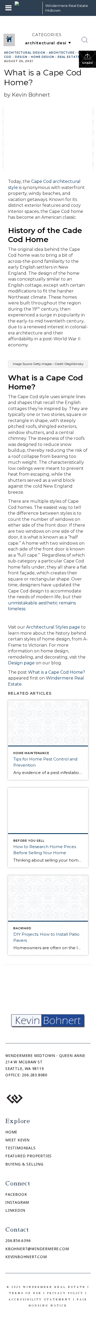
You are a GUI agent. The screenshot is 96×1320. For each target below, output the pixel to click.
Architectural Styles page (53, 627)
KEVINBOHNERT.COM (26, 1256)
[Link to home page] (27, 8)
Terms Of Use (25, 1293)
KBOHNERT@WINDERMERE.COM (37, 1248)
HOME (11, 1131)
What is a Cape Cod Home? (56, 672)
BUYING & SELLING (24, 1164)
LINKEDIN (15, 1210)
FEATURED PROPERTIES (28, 1155)
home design (42, 57)
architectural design (24, 52)
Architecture (61, 52)
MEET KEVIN (17, 1139)
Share (87, 63)
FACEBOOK (16, 1194)
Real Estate (69, 57)
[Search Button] (85, 40)
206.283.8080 (34, 1074)
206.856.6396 (18, 1240)
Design (21, 57)
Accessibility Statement (40, 1299)
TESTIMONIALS (20, 1147)
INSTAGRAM (17, 1202)
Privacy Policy (65, 1293)
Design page (21, 662)
